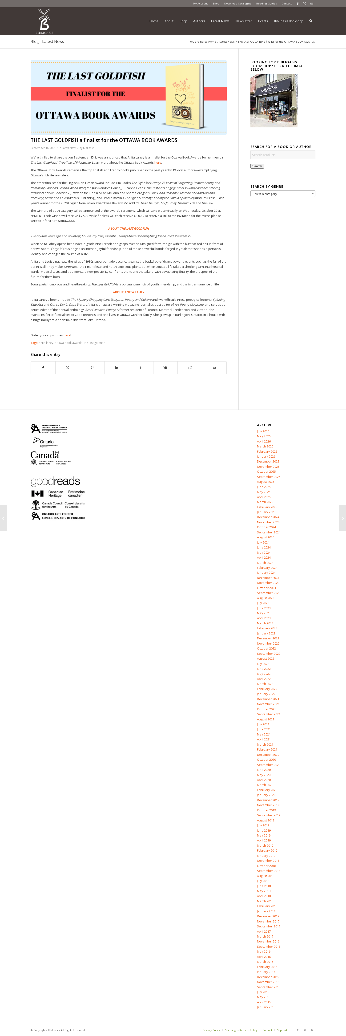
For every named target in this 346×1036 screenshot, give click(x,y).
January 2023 (266, 633)
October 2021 (266, 709)
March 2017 (265, 936)
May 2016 (263, 951)
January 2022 (266, 694)
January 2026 (266, 456)
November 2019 (268, 805)
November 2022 (268, 643)
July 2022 (263, 664)
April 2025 (264, 497)
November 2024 (268, 522)
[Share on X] (68, 368)
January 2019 (266, 855)
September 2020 (268, 765)
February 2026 (267, 451)
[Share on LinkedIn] (117, 368)
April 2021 (264, 739)
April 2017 (264, 931)
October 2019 (266, 810)
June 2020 (264, 770)
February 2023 (267, 628)
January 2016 (266, 972)
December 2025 (268, 461)
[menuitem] (200, 3)
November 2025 (268, 466)
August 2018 (265, 876)
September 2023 (268, 593)
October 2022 (266, 648)
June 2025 (264, 487)
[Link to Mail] (311, 3)
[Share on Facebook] (43, 368)
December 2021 (268, 699)
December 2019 (268, 800)
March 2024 (265, 563)
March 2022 (265, 684)
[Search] (310, 21)
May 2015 (263, 997)
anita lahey (46, 343)
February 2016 (267, 967)
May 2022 (263, 673)
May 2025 (263, 492)
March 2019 (265, 845)
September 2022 (268, 653)
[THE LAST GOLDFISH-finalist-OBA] (129, 97)
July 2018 (263, 881)
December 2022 (268, 638)
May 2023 (263, 613)
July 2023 (263, 603)
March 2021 (265, 744)
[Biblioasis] (44, 21)
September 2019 (268, 815)
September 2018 (268, 871)
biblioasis (88, 148)
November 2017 (268, 921)
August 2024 (265, 537)
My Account (200, 3)
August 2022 (265, 658)
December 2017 (268, 916)
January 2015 (266, 1007)
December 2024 (268, 517)
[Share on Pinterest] (92, 368)
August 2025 (265, 481)
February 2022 (267, 689)
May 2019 (263, 835)
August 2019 (265, 820)
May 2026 (263, 436)
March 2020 (265, 785)
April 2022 (264, 679)
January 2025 (266, 512)
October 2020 (266, 759)
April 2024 (264, 557)
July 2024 (263, 542)
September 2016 (268, 946)
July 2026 (263, 431)
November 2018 (268, 860)
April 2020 (264, 780)
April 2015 (264, 1002)
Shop (216, 3)
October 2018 (266, 866)
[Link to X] (304, 3)
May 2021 (263, 734)
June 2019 (264, 830)
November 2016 (268, 941)
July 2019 (263, 825)
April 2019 (264, 840)
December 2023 (268, 578)
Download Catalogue (237, 3)
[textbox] (283, 194)
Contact (287, 3)
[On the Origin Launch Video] (3, 518)
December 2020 (268, 754)
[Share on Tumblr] (141, 368)
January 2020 (266, 795)
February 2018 (267, 906)
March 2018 (265, 901)
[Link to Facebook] (297, 3)
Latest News (69, 148)
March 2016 (265, 961)
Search (257, 166)
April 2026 (264, 441)
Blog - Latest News (47, 41)
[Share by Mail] (214, 368)
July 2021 (263, 724)
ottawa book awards (68, 343)
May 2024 (263, 552)
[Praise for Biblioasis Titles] (342, 518)
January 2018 (266, 911)
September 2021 (268, 714)
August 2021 (265, 719)
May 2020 (263, 775)
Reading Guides (266, 3)
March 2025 (265, 502)
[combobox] (282, 193)
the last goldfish (94, 343)
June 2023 (264, 608)
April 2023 (264, 618)
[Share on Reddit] (190, 368)
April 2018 (264, 896)
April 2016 (264, 957)
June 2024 (264, 547)
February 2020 (267, 790)
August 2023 (265, 598)
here (157, 162)
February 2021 (267, 749)
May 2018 (263, 891)
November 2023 (268, 583)
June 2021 (264, 729)
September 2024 (268, 532)
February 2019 (267, 850)
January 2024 (266, 572)
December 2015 (268, 977)
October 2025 (266, 471)
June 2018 (264, 886)
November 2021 (268, 704)
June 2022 (264, 668)
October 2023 (266, 588)
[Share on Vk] (165, 368)
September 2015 (268, 987)
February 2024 (267, 567)
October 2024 (266, 527)
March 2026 (265, 446)
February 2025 (267, 507)
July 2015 (263, 992)
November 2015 (268, 982)
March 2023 (265, 623)
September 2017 (268, 926)
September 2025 (268, 477)
